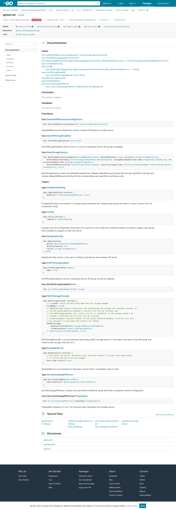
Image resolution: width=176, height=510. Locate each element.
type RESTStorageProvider (54, 78)
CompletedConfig (56, 187)
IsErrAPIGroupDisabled (59, 136)
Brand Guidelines (115, 491)
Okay (142, 506)
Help (50, 487)
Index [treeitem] (8, 55)
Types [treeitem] (8, 70)
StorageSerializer (151, 157)
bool (79, 141)
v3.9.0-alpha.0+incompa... (17, 20)
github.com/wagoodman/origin (33, 10)
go (73, 10)
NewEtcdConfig (55, 236)
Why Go (106, 3)
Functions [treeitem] (10, 66)
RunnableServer (55, 348)
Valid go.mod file (24, 27)
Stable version (92, 27)
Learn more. (132, 506)
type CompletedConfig (52, 63)
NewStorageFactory (57, 152)
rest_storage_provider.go (106, 426)
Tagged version (72, 27)
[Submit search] (98, 3)
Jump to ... (9, 44)
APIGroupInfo (72, 331)
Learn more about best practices (117, 27)
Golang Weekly (145, 495)
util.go (124, 424)
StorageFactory (69, 249)
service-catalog (62, 10)
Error (73, 284)
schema (151, 160)
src (78, 10)
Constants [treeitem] (10, 59)
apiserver (141, 10)
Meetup (142, 491)
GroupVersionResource (83, 162)
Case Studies (23, 480)
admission (48, 440)
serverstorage (86, 124)
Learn (121, 3)
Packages (146, 3)
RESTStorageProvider (58, 296)
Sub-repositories (85, 480)
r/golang (142, 487)
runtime (138, 157)
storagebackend (85, 157)
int (65, 246)
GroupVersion (161, 160)
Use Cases (22, 476)
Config (96, 157)
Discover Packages (10, 10)
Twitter (142, 476)
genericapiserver (62, 244)
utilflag (127, 165)
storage (57, 249)
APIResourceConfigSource (92, 326)
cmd (50, 10)
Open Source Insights (26, 34)
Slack (141, 484)
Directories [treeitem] (10, 80)
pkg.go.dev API (85, 487)
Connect (143, 471)
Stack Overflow (55, 484)
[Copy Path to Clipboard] (147, 10)
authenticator (50, 444)
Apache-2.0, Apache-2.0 (86, 20)
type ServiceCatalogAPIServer (55, 84)
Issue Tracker (114, 484)
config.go (46, 424)
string (119, 157)
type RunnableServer (51, 81)
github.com (87, 10)
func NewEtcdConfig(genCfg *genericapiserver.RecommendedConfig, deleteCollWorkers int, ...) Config (92, 69)
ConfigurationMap (139, 165)
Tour (50, 480)
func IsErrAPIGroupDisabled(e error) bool (60, 58)
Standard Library (85, 476)
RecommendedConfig (79, 244)
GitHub (142, 480)
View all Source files (163, 415)
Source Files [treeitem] (10, 75)
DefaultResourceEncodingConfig (98, 160)
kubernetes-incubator (103, 10)
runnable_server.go (130, 421)
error (73, 141)
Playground (53, 476)
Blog (111, 480)
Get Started (54, 471)
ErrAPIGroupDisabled (58, 263)
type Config (47, 66)
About (112, 471)
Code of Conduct (116, 495)
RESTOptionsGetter (84, 328)
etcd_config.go (75, 426)
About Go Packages (86, 484)
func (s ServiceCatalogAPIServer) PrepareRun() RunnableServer (74, 86)
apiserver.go (47, 421)
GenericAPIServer (88, 382)
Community (162, 3)
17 (105, 20)
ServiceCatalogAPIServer (71, 195)
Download (113, 476)
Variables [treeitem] (9, 63)
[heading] (10, 3)
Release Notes (114, 487)
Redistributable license (48, 27)
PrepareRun (81, 396)
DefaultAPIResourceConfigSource (64, 119)
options (47, 449)
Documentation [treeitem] (12, 50)
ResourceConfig (100, 124)
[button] (17, 27)
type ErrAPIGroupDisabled (53, 72)
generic (71, 328)
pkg (133, 10)
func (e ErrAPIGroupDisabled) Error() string (65, 75)
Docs (131, 3)
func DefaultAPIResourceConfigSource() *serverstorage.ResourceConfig (74, 55)
